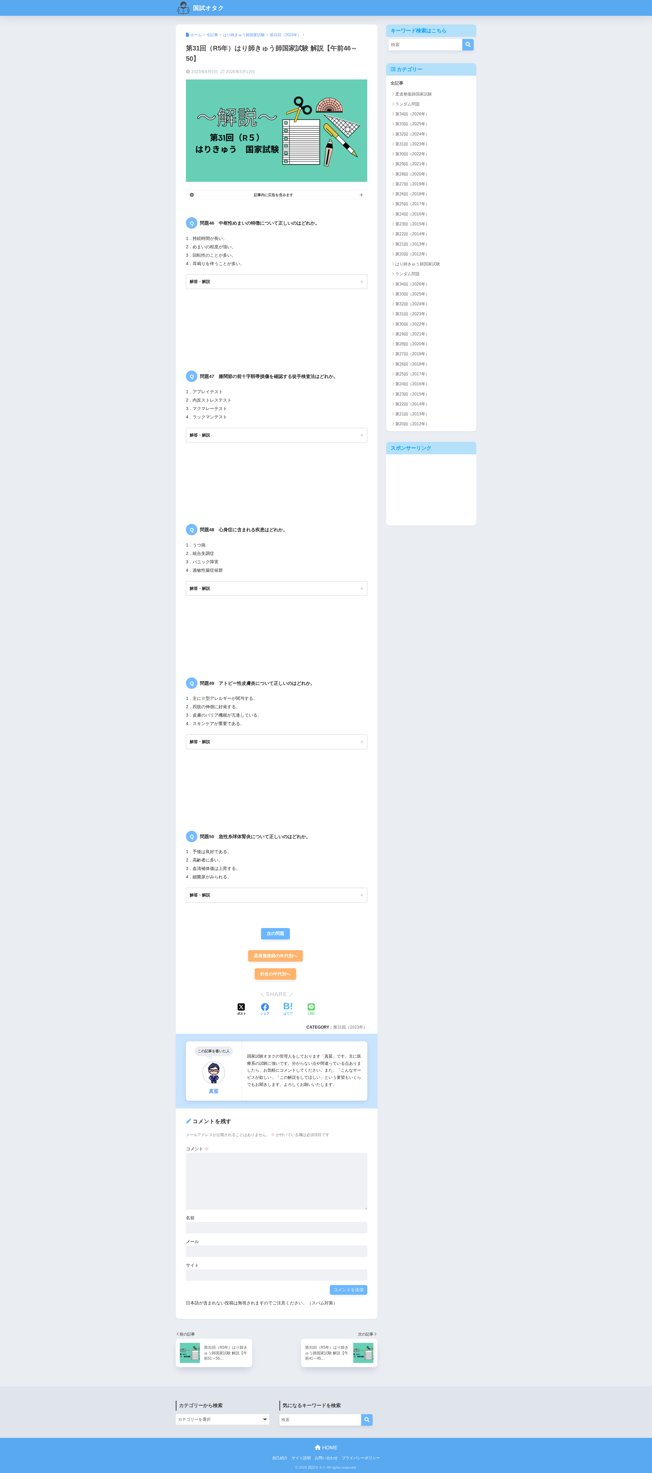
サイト (192, 1265)
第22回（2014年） (412, 234)
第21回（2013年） (412, 244)
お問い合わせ (326, 1458)
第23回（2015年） (412, 224)
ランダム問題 (407, 104)
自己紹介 (280, 1458)
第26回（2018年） (412, 194)
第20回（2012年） (412, 254)
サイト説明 (301, 1458)
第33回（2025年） (412, 124)
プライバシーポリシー (361, 1458)
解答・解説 (200, 281)
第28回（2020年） (412, 174)
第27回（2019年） (412, 184)
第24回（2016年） (412, 214)
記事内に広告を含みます (273, 195)
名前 (190, 1218)
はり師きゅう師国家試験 (417, 264)
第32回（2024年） (412, 134)
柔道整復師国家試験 (413, 94)
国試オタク (207, 8)
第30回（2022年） (412, 154)
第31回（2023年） (350, 1027)
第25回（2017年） (412, 204)
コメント (197, 1149)
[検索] (468, 44)
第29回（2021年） (412, 164)
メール (192, 1241)
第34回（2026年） (412, 114)
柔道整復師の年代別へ (275, 955)
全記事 (396, 83)
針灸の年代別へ (275, 974)
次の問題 (275, 933)
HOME (329, 1447)
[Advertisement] (431, 489)
